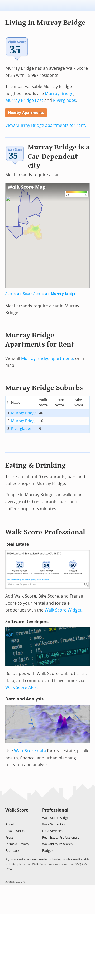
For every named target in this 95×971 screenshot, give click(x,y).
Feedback (12, 851)
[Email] (25, 817)
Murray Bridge (59, 93)
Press (9, 837)
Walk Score (16, 810)
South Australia (35, 294)
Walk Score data (30, 750)
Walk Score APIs (21, 687)
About (9, 824)
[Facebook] (16, 817)
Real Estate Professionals (60, 837)
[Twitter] (8, 817)
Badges (47, 851)
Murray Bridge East (24, 100)
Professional (55, 810)
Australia (12, 294)
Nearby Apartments (26, 113)
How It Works (15, 831)
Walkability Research (57, 844)
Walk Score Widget (63, 610)
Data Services (52, 831)
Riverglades (64, 100)
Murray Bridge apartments (47, 358)
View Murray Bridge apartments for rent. (45, 125)
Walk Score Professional (45, 532)
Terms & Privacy (17, 844)
